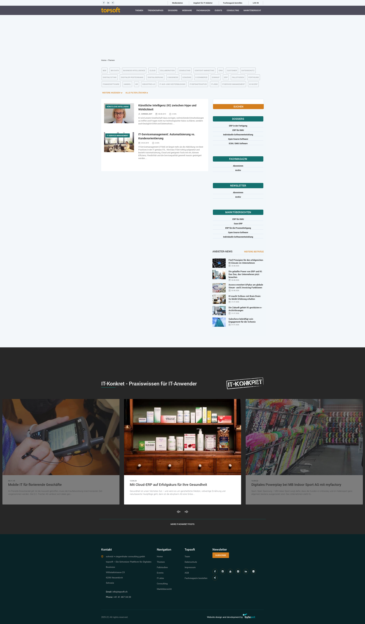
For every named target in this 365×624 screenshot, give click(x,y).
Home (103, 60)
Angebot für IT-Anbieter (203, 3)
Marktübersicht (252, 10)
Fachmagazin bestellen (232, 3)
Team (187, 556)
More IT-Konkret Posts (182, 524)
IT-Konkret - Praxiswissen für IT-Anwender (149, 383)
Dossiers (173, 10)
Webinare (187, 10)
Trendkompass (155, 10)
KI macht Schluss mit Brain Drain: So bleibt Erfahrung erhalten (245, 297)
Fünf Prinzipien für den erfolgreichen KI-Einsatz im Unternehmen (246, 261)
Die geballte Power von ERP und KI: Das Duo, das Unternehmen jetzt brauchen (245, 274)
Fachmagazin (203, 10)
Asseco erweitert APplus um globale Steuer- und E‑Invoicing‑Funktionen (246, 286)
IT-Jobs (160, 578)
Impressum (190, 567)
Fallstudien (162, 567)
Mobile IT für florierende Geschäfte (35, 484)
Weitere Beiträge (254, 251)
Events (218, 10)
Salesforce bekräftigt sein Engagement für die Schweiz (242, 320)
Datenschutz (191, 561)
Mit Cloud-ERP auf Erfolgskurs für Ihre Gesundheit (168, 484)
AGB (187, 572)
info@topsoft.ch (119, 591)
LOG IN (256, 3)
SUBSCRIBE (220, 555)
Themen (139, 10)
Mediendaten (177, 3)
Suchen (238, 106)
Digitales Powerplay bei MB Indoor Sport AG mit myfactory (296, 484)
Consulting (233, 10)
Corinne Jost (146, 114)
